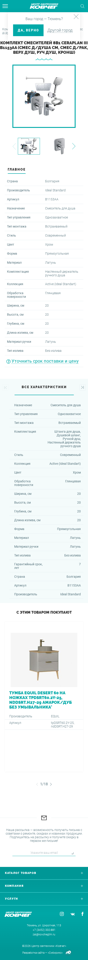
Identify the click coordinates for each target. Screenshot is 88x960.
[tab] (44, 170)
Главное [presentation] (16, 169)
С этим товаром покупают (44, 612)
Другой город (59, 30)
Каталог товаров (20, 873)
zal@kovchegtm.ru (44, 934)
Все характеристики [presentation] (44, 387)
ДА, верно (28, 30)
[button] (14, 146)
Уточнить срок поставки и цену (45, 361)
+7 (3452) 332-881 (44, 930)
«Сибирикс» (55, 953)
